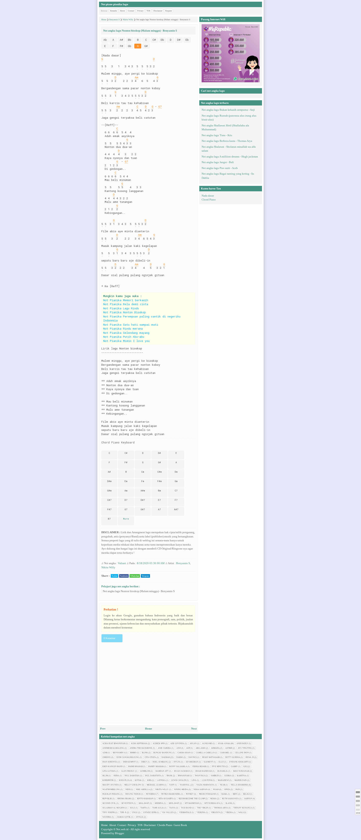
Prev (103, 728)
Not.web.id (122, 829)
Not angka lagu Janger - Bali (218, 162)
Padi (237, 789)
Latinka (161, 780)
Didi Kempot (129, 762)
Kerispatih (107, 780)
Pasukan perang (111, 794)
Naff (171, 785)
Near (222, 785)
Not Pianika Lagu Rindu (121, 308)
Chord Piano (209, 199)
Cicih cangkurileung (127, 757)
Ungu (135, 812)
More (126, 518)
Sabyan (248, 799)
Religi (246, 794)
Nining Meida (181, 789)
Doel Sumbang (160, 762)
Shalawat (144, 803)
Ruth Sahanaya (230, 799)
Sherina (159, 803)
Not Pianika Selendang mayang (126, 333)
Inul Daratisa (132, 776)
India (116, 776)
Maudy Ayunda (110, 785)
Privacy (140, 11)
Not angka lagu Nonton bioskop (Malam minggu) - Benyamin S (139, 591)
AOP (188, 748)
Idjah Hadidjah (203, 771)
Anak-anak (224, 743)
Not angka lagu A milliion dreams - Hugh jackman (230, 156)
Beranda (113, 11)
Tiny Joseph (108, 812)
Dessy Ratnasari (211, 757)
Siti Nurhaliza (212, 803)
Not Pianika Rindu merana (123, 328)
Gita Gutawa (109, 771)
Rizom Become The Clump (192, 799)
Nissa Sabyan (200, 789)
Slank (228, 803)
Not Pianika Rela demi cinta (125, 304)
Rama (224, 794)
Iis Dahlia (222, 771)
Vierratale (185, 812)
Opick (227, 789)
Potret (189, 794)
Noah (216, 789)
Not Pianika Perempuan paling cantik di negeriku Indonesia (141, 318)
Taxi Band (186, 808)
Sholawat (174, 803)
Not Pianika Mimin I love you (126, 341)
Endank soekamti (238, 762)
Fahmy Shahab (156, 766)
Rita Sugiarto (166, 799)
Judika (227, 776)
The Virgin (202, 808)
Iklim (105, 776)
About (122, 11)
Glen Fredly (128, 771)
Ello (221, 762)
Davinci (192, 757)
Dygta (177, 762)
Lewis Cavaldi (178, 780)
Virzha (229, 812)
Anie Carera (164, 748)
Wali (240, 812)
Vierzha (201, 812)
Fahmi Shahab (135, 766)
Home (148, 728)
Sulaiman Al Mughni (113, 808)
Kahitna (241, 776)
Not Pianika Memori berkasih (125, 300)
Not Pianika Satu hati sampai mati (130, 324)
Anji (178, 748)
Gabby (234, 766)
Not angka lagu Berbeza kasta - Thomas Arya (227, 140)
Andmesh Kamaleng (113, 748)
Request (168, 11)
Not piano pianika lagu (114, 4)
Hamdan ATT (162, 771)
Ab (105, 40)
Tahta (143, 808)
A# (121, 40)
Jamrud (215, 776)
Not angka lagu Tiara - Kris (217, 135)
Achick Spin (159, 743)
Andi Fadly (242, 743)
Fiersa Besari (199, 766)
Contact (131, 11)
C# (154, 40)
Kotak (138, 780)
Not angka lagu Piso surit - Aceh (220, 168)
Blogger (119, 833)
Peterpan (151, 794)
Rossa (213, 799)
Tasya (172, 808)
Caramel (225, 753)
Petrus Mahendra (170, 794)
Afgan (193, 743)
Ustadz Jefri (149, 812)
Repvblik (107, 799)
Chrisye (106, 757)
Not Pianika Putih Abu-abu (123, 337)
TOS (148, 11)
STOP (358, 813)
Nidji (127, 789)
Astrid (228, 748)
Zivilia (139, 817)
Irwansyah (183, 776)
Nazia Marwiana (205, 785)
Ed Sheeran (192, 762)
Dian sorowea (110, 762)
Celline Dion (242, 753)
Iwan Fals (200, 776)
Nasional (185, 785)
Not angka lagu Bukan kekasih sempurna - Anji (228, 109)
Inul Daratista (153, 776)
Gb (129, 46)
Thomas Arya (221, 808)
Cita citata (150, 757)
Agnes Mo (207, 743)
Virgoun (215, 812)
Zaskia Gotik (124, 817)
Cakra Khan (184, 753)
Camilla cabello (205, 753)
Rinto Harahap (145, 799)
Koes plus (124, 780)
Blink (145, 753)
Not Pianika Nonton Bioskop (124, 312)
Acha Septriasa (139, 743)
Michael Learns (155, 785)
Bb (129, 40)
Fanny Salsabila (178, 766)
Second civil (109, 803)
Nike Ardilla (143, 789)
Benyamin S (183, 563)
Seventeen (127, 803)
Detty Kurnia (232, 757)
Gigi (245, 766)
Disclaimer (157, 11)
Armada (215, 748)
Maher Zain (240, 780)
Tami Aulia (158, 808)
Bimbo (133, 753)
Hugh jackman (182, 771)
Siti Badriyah (192, 803)
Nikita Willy (108, 567)
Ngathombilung (111, 789)
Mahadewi (223, 780)
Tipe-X (123, 812)
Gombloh (145, 771)
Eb (187, 40)
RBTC (235, 794)
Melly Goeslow (132, 785)
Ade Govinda (177, 743)
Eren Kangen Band (112, 766)
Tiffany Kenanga (242, 808)
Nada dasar (208, 195)
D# (178, 40)
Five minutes (218, 766)
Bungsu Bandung (162, 753)
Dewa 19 (249, 757)
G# (146, 46)
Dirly (144, 762)
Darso (179, 757)
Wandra (106, 817)
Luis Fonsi (207, 780)
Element (208, 762)
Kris (149, 780)
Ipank (169, 776)
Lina (194, 780)
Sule (132, 808)
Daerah (165, 757)
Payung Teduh (133, 794)
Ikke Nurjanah (241, 771)
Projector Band (207, 794)
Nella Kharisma (239, 785)
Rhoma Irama (124, 799)
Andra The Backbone (141, 748)
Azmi (104, 753)
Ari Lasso (201, 748)
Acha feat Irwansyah (113, 743)
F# (121, 46)
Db (162, 40)
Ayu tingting (245, 748)
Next (194, 728)
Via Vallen (168, 812)
